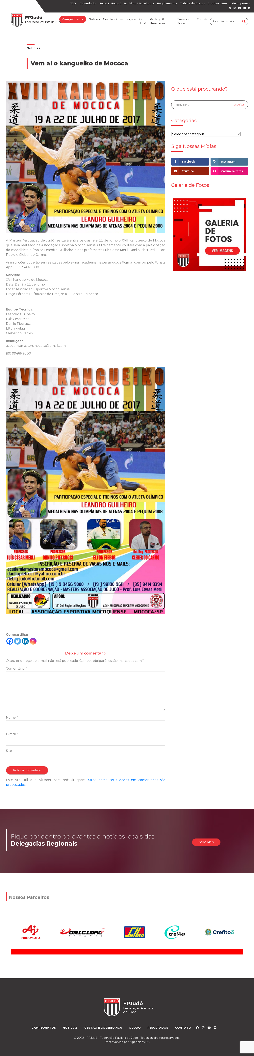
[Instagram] (33, 641)
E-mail (12, 734)
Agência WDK (140, 1042)
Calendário (87, 3)
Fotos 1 (104, 3)
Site (9, 751)
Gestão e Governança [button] (118, 19)
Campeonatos (72, 19)
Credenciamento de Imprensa (229, 3)
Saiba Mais (206, 842)
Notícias (94, 19)
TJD (73, 3)
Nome (12, 717)
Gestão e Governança (103, 1027)
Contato (202, 19)
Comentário (16, 668)
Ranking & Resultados (139, 3)
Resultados (157, 1027)
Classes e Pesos (183, 21)
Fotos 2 (116, 3)
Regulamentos (167, 3)
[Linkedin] (25, 641)
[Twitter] (17, 641)
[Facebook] (9, 641)
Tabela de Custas (192, 3)
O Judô (142, 21)
